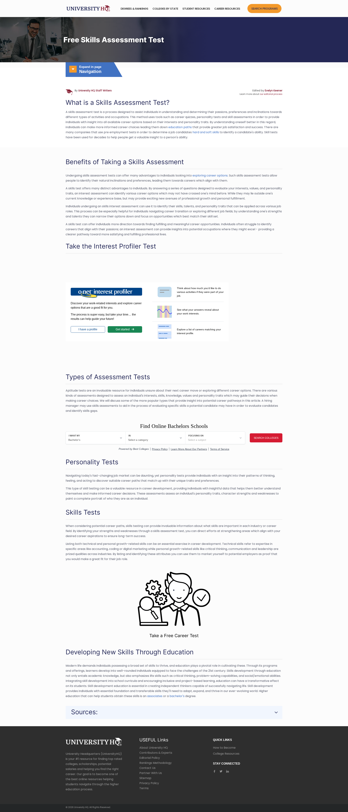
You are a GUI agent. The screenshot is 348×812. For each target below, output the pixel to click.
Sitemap (145, 778)
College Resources (226, 754)
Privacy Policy (149, 783)
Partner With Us (150, 773)
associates (154, 696)
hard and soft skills (205, 132)
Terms (144, 788)
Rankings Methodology (155, 763)
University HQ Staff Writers (95, 90)
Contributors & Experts (155, 753)
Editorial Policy (149, 758)
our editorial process (271, 94)
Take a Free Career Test (174, 635)
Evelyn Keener (273, 90)
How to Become (224, 748)
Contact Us (147, 768)
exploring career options (210, 175)
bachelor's (177, 696)
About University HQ (153, 748)
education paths (180, 127)
